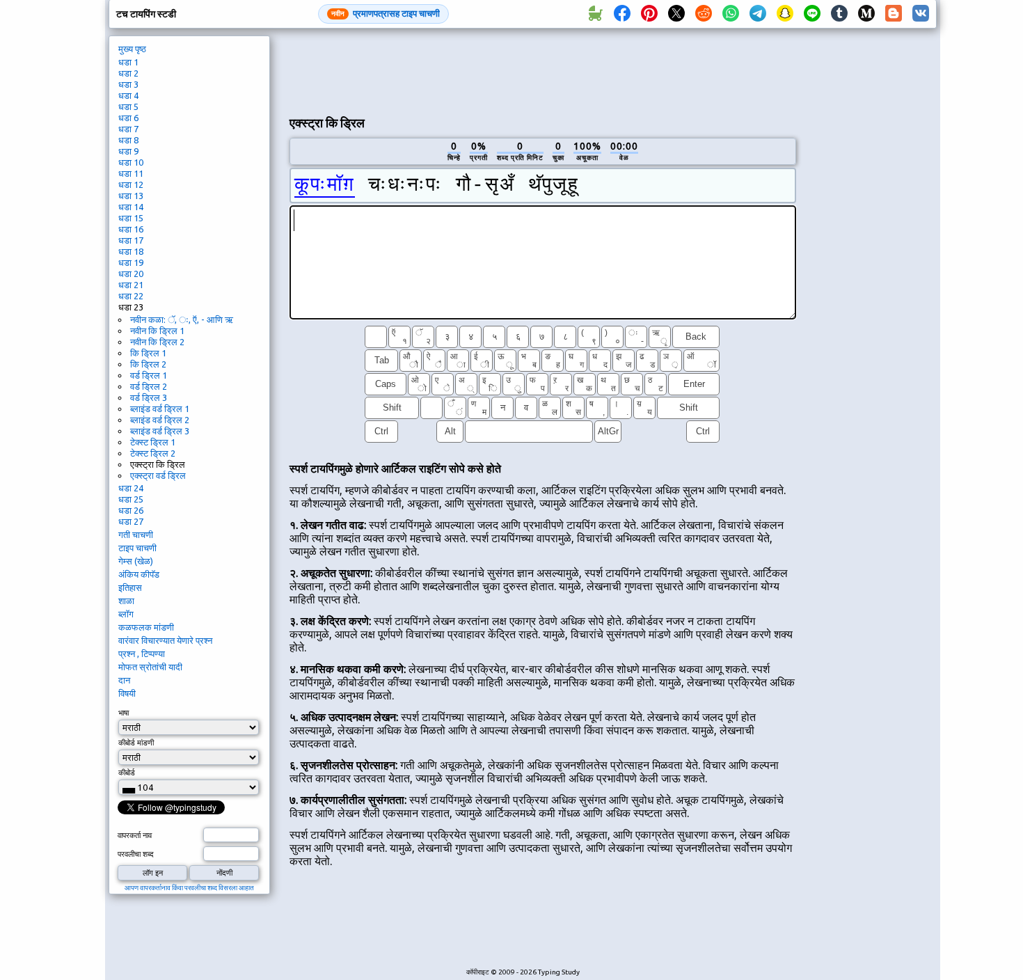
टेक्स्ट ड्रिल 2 (152, 453)
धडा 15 (130, 218)
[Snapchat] (785, 14)
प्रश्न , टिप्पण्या (141, 653)
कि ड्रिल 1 (148, 353)
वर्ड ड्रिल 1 (148, 375)
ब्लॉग (126, 614)
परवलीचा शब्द (136, 854)
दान (124, 680)
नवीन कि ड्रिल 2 (157, 342)
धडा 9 (128, 151)
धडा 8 (128, 140)
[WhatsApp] (730, 14)
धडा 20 (130, 273)
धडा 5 (128, 106)
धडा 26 (130, 510)
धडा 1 (128, 62)
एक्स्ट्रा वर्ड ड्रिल (158, 475)
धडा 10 (130, 162)
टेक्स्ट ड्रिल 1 (152, 442)
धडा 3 (128, 84)
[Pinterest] (649, 14)
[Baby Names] (595, 14)
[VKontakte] (920, 14)
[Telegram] (758, 14)
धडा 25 (130, 499)
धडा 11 (130, 173)
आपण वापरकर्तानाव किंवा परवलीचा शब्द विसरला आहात (189, 888)
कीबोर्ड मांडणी (136, 742)
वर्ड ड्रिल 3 (148, 397)
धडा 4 (128, 95)
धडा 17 (130, 240)
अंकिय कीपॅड (138, 574)
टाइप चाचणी (137, 548)
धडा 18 (130, 251)
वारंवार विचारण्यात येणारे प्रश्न (165, 640)
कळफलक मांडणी (146, 627)
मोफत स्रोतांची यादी (150, 667)
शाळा (126, 601)
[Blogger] (893, 14)
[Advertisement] (543, 70)
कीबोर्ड (126, 772)
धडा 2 (128, 73)
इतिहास (130, 587)
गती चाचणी (135, 534)
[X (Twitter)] (676, 14)
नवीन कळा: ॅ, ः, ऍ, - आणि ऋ (181, 319)
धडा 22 (130, 296)
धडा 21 (130, 285)
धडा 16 (130, 229)
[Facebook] (622, 14)
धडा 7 (128, 129)
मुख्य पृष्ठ (132, 49)
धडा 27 (130, 521)
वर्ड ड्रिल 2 (148, 386)
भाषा (123, 713)
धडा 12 (130, 184)
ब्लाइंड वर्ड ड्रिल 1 (159, 408)
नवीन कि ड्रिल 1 (157, 330)
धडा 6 (128, 117)
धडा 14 (130, 207)
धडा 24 (130, 488)
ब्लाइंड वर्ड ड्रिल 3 (159, 431)
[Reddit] (703, 14)
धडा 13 (130, 195)
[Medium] (866, 14)
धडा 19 (130, 262)
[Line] (812, 14)
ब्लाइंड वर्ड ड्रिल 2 (159, 420)
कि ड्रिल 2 (148, 364)
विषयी (127, 693)
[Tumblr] (839, 14)
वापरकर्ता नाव (135, 835)
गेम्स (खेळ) (135, 561)
